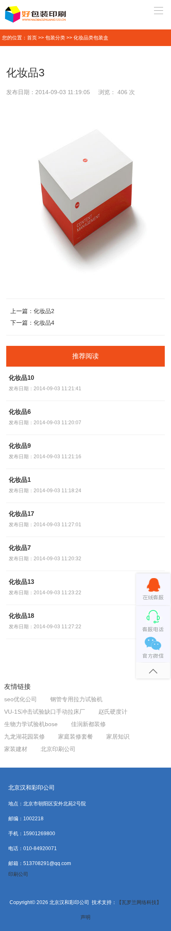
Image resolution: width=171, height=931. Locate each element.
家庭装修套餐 (75, 736)
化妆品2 (44, 311)
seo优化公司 (20, 699)
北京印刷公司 (58, 749)
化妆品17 (21, 513)
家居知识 (117, 736)
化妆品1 (20, 479)
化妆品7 (20, 547)
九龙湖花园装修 (24, 736)
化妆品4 (44, 322)
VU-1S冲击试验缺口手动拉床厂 (44, 711)
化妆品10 (21, 377)
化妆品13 (21, 581)
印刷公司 (18, 874)
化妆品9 (20, 445)
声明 (85, 917)
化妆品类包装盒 (90, 38)
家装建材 (15, 749)
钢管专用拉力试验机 (76, 699)
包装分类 (55, 38)
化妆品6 (20, 411)
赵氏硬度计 (112, 711)
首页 (32, 38)
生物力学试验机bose (31, 724)
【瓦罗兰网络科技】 (139, 902)
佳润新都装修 (88, 724)
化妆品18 (21, 615)
